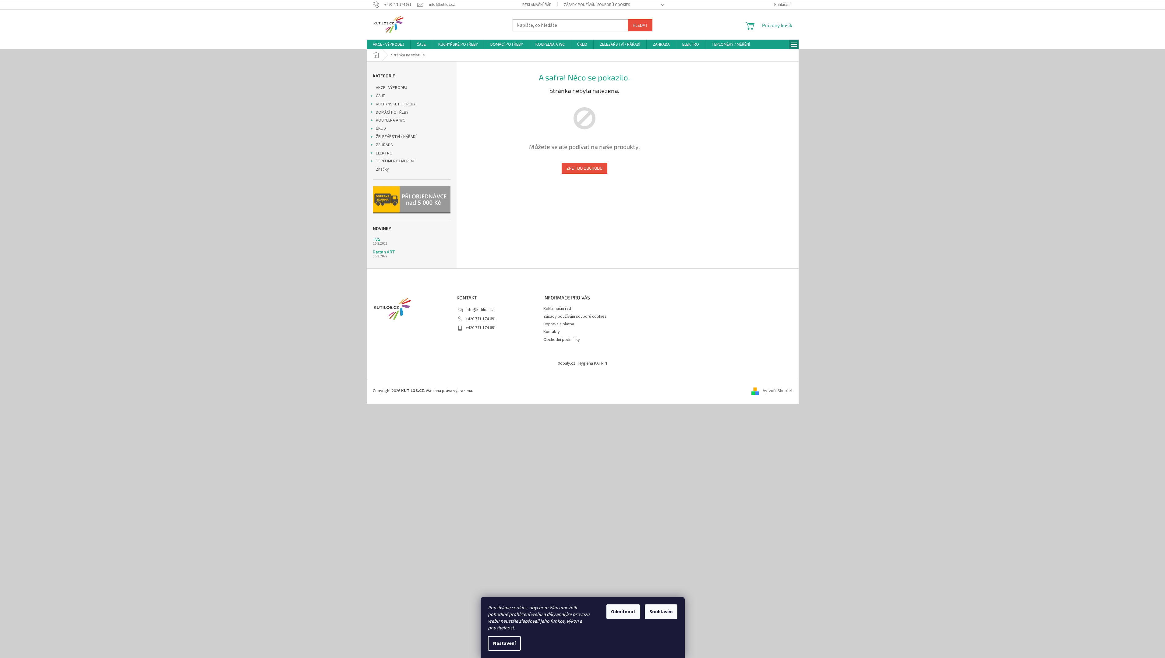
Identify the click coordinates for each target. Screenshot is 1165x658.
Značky (382, 169)
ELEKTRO (384, 153)
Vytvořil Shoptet (778, 391)
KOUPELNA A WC (390, 120)
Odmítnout (623, 611)
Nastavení (504, 643)
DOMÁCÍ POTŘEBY (392, 112)
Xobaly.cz (566, 363)
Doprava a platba (558, 324)
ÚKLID (381, 129)
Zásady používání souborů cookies (597, 5)
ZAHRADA (384, 145)
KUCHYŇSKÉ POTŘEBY (395, 104)
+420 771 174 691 (481, 319)
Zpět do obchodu (584, 168)
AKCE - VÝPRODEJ (391, 88)
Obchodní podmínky (561, 340)
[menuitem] (388, 44)
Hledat (640, 25)
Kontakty (551, 332)
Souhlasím (661, 611)
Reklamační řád (537, 5)
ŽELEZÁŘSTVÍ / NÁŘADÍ (396, 137)
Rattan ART (384, 251)
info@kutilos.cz (480, 310)
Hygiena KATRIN (592, 363)
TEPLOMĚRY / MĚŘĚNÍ (395, 161)
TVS (376, 239)
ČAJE (380, 96)
